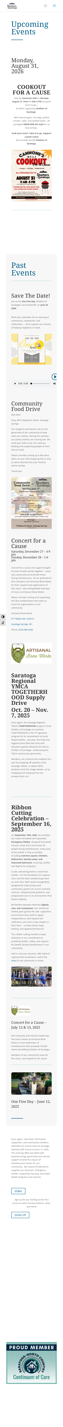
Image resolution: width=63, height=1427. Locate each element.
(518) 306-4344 (26, 629)
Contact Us (11, 1404)
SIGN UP (20, 1222)
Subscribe (11, 1419)
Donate (9, 1407)
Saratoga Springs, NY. (22, 624)
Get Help (10, 1400)
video (14, 960)
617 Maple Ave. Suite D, (22, 618)
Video (18, 1199)
